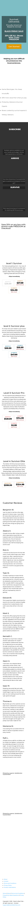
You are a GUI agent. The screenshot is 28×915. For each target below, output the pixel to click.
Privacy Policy (8, 885)
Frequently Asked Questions (11, 895)
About (5, 879)
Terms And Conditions (18, 893)
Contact (6, 881)
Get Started (14, 46)
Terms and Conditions (10, 883)
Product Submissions (10, 887)
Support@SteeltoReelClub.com (11, 905)
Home (4, 893)
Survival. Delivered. (14, 20)
